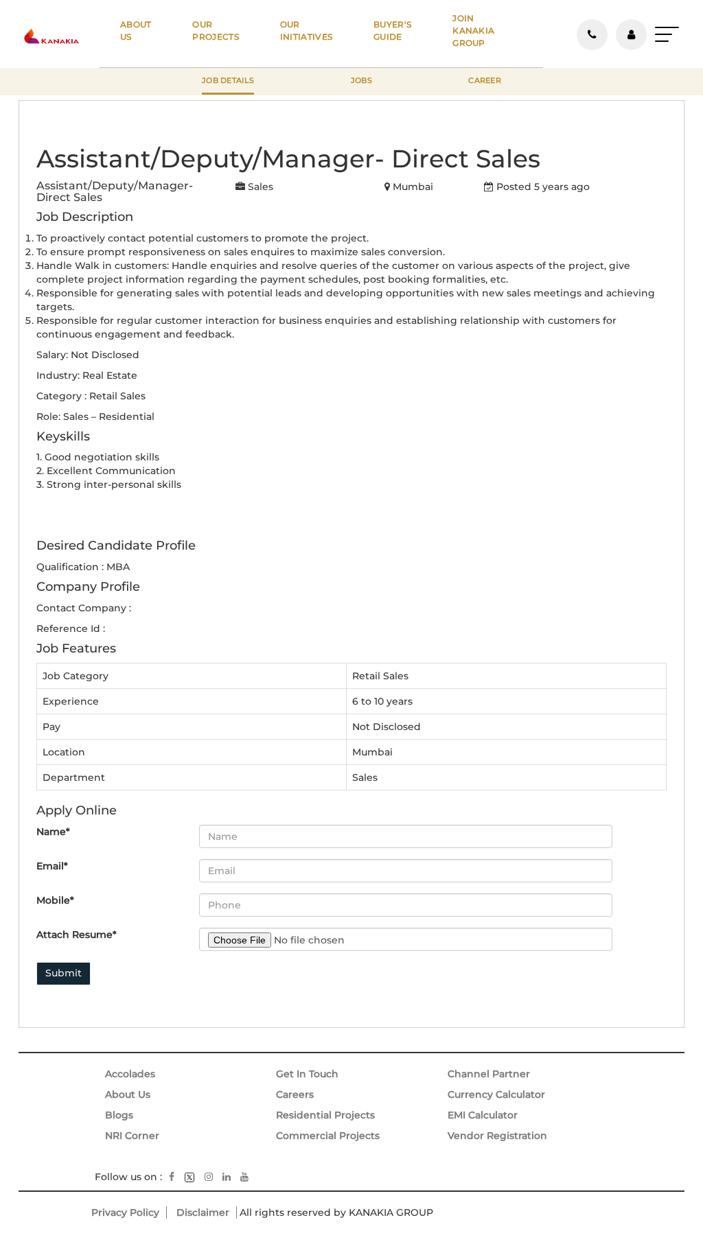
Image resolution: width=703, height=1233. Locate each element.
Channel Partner (489, 1074)
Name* (53, 831)
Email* (52, 866)
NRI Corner (132, 1135)
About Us (127, 1094)
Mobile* (55, 900)
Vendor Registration (497, 1135)
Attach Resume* (76, 934)
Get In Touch (307, 1074)
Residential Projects (325, 1115)
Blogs (119, 1115)
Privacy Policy (125, 1212)
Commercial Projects (328, 1135)
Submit (63, 973)
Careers (295, 1094)
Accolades (130, 1074)
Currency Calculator (496, 1094)
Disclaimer (202, 1212)
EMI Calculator (483, 1115)
